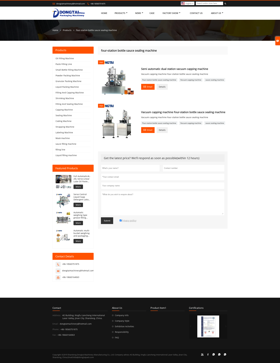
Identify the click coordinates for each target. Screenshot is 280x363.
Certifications (196, 308)
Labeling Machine (64, 132)
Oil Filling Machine (65, 58)
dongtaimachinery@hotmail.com (70, 3)
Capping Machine (64, 109)
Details (162, 86)
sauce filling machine (66, 143)
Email (147, 86)
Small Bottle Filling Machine (69, 69)
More (78, 186)
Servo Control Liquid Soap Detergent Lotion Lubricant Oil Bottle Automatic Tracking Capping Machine (82, 197)
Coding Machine (63, 121)
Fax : (54, 334)
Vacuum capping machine (190, 80)
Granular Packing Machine (68, 81)
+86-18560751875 (97, 3)
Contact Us (196, 13)
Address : (57, 315)
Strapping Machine (65, 126)
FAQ (117, 337)
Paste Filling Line (64, 64)
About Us (216, 13)
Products (120, 13)
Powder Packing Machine (68, 75)
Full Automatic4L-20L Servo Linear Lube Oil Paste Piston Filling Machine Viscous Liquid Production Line (82, 179)
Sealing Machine (64, 115)
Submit (107, 220)
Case (151, 13)
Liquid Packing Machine (67, 86)
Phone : (56, 329)
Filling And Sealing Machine (69, 104)
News (138, 13)
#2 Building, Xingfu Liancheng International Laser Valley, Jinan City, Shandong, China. (83, 317)
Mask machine (63, 138)
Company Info (121, 315)
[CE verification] (208, 326)
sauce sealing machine (214, 80)
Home (104, 13)
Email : (55, 323)
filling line (60, 149)
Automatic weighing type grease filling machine (80, 215)
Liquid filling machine (66, 155)
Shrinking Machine (65, 98)
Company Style (122, 320)
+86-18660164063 (70, 277)
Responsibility (122, 332)
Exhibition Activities (124, 326)
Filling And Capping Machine (70, 92)
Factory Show (170, 13)
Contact (56, 308)
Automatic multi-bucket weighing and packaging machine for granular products (82, 233)
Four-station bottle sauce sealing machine (159, 80)
